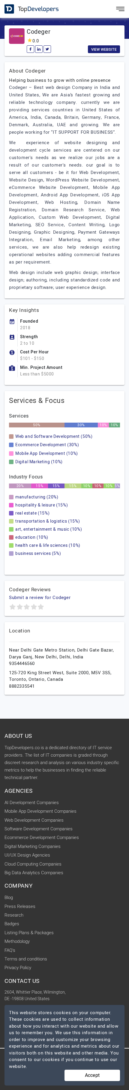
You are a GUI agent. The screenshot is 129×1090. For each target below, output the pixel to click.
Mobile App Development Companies (40, 811)
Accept (92, 1075)
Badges (11, 923)
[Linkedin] (39, 49)
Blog (8, 897)
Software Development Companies (38, 829)
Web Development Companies (34, 820)
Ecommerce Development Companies (41, 837)
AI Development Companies (31, 802)
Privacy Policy (17, 967)
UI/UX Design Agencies (27, 855)
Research (13, 915)
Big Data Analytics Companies (33, 872)
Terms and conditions (25, 959)
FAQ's (9, 950)
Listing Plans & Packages (29, 932)
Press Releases (19, 906)
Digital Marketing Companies (32, 846)
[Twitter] (47, 49)
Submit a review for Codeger (39, 597)
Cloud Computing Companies (33, 864)
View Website (104, 49)
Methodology (17, 941)
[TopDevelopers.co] (27, 9)
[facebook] (30, 49)
